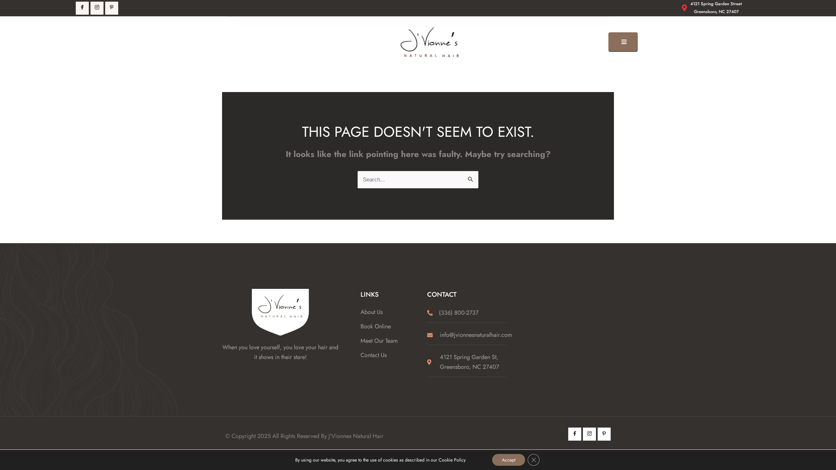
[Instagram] (589, 434)
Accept (508, 460)
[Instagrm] (97, 8)
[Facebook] (82, 8)
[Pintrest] (111, 8)
